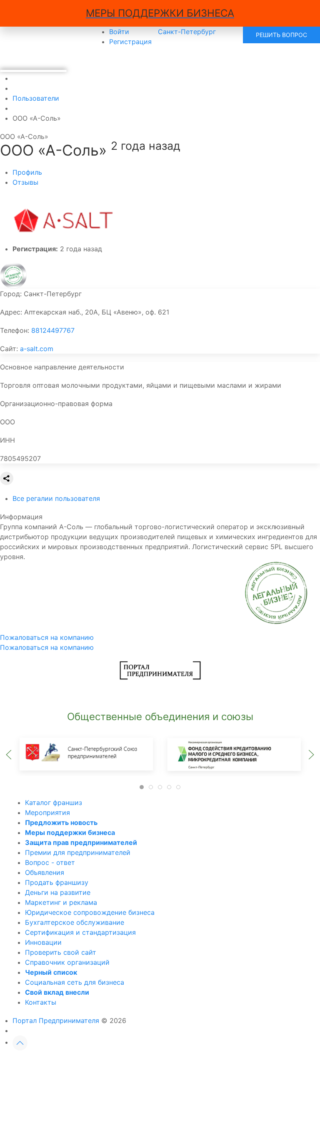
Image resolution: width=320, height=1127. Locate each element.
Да (64, 1064)
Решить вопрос (281, 34)
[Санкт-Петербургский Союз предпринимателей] (86, 754)
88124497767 (53, 330)
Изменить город (124, 1064)
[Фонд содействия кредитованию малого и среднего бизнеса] (234, 754)
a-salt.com (36, 348)
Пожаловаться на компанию (47, 647)
